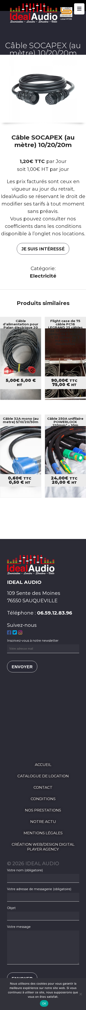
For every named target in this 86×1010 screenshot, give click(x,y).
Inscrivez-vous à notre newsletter (32, 641)
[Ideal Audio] (43, 21)
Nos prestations (43, 810)
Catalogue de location (43, 776)
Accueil (43, 764)
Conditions (43, 799)
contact (43, 787)
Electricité (43, 276)
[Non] (80, 994)
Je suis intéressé (43, 249)
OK (44, 1003)
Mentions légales (43, 833)
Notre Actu (43, 821)
